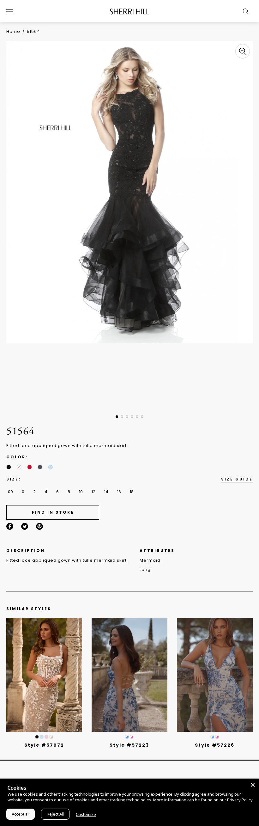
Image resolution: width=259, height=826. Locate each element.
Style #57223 (129, 745)
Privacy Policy (240, 800)
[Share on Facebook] (9, 526)
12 (93, 492)
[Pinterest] (39, 526)
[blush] (46, 737)
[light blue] (42, 737)
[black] (8, 467)
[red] (29, 467)
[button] (117, 416)
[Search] (244, 11)
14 (106, 492)
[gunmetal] (40, 467)
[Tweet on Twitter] (24, 526)
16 (119, 492)
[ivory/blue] (127, 737)
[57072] (44, 675)
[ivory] (19, 467)
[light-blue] (50, 467)
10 (81, 492)
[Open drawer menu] (10, 11)
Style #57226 (214, 745)
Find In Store (53, 512)
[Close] (253, 785)
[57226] (215, 675)
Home (13, 31)
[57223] (129, 675)
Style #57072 (44, 745)
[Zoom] (243, 51)
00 (10, 492)
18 (132, 492)
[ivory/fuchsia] (132, 737)
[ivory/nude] (51, 737)
